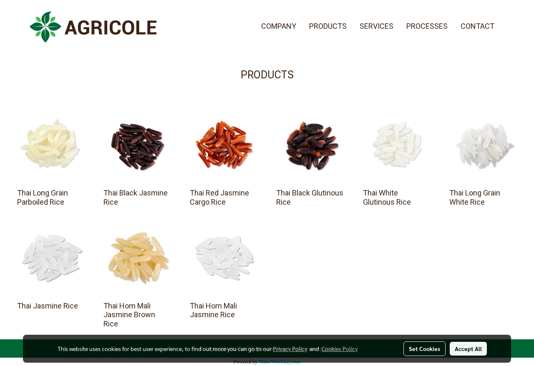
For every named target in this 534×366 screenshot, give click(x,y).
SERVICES (376, 26)
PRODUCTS (328, 26)
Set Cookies (424, 348)
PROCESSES (427, 26)
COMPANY (278, 26)
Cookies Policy (340, 348)
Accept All (468, 348)
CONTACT (477, 26)
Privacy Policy (290, 348)
